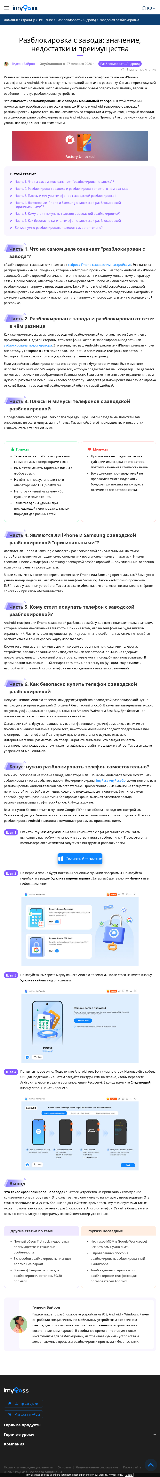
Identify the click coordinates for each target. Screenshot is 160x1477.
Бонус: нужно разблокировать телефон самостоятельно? (59, 228)
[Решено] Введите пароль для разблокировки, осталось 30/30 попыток (38, 1275)
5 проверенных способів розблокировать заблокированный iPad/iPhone (118, 1258)
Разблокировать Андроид (76, 20)
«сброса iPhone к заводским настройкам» (99, 265)
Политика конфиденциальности (28, 1467)
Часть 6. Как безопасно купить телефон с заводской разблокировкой (68, 221)
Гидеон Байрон (46, 1307)
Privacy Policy (115, 1474)
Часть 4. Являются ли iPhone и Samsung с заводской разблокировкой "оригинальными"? (68, 205)
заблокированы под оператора (28, 345)
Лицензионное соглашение (97, 1467)
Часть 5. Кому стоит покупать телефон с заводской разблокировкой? (68, 214)
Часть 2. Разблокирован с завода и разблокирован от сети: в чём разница (71, 189)
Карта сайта (132, 1467)
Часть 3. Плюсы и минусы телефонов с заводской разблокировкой (65, 196)
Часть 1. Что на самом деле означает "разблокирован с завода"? (64, 182)
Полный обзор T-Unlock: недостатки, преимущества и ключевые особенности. (41, 1246)
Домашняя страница (20, 20)
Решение (46, 20)
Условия (64, 1467)
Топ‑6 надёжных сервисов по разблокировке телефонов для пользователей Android (114, 1275)
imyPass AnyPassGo (111, 780)
